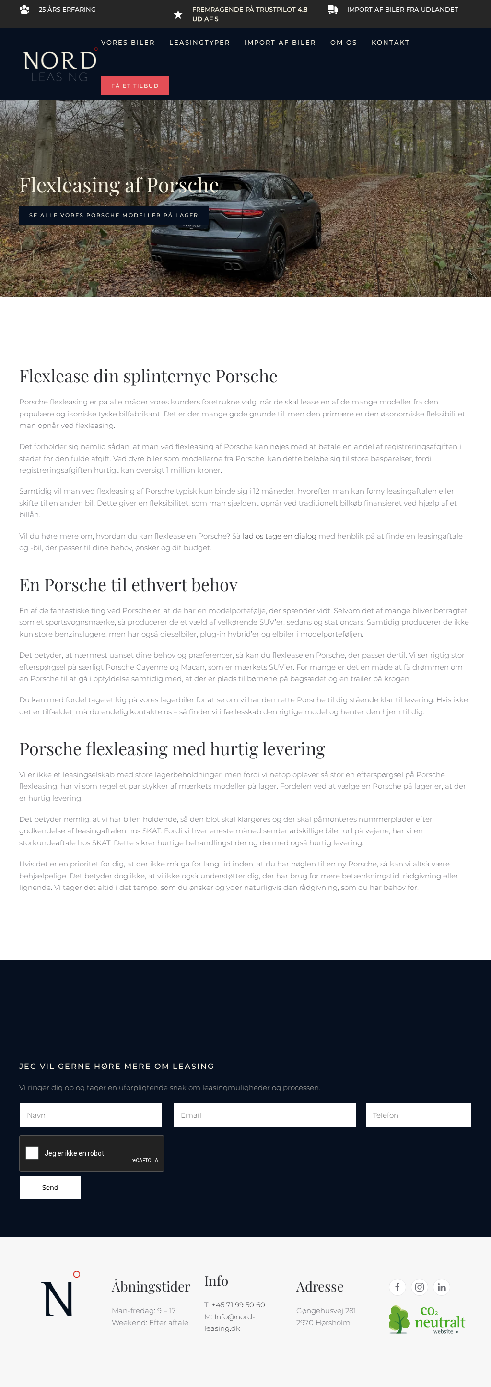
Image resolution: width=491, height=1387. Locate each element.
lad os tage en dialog (279, 536)
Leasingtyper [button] (199, 42)
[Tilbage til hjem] (60, 64)
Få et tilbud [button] (135, 86)
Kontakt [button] (391, 42)
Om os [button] (343, 42)
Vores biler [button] (128, 42)
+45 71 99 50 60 (238, 1304)
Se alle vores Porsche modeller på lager (114, 215)
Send (50, 1187)
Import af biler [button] (280, 42)
